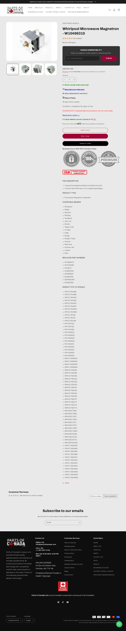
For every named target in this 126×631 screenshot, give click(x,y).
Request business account (73, 564)
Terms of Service (70, 542)
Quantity (65, 75)
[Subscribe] (79, 522)
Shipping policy (69, 546)
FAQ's (96, 560)
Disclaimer (68, 557)
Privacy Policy (69, 553)
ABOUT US (97, 546)
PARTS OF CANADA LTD (74, 620)
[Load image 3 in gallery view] (38, 69)
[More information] (94, 120)
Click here (46, 576)
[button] (49, 8)
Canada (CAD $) (13, 620)
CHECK (109, 58)
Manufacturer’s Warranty (75, 89)
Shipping (65, 71)
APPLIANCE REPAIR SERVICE (104, 575)
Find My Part (68, 575)
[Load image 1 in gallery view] (12, 69)
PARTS (96, 553)
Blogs (66, 571)
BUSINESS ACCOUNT (101, 567)
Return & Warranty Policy (73, 550)
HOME (96, 542)
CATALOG (97, 550)
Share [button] (67, 483)
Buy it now (85, 136)
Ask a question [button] (110, 496)
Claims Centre (69, 567)
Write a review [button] (95, 496)
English (28, 620)
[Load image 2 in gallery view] (25, 69)
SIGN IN (96, 564)
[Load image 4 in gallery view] (51, 69)
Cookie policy (69, 560)
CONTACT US (98, 557)
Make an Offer (85, 143)
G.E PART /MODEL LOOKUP (103, 571)
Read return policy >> (71, 115)
